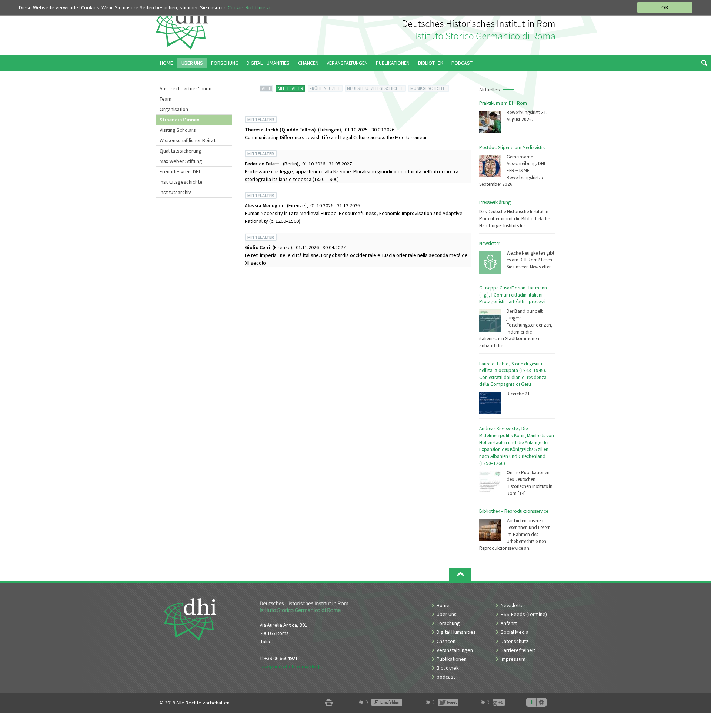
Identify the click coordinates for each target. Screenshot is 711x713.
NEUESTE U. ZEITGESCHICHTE (375, 88)
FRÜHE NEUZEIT (325, 88)
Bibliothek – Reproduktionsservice (513, 511)
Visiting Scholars (178, 130)
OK (664, 7)
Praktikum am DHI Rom (503, 103)
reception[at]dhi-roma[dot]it (291, 666)
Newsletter (489, 243)
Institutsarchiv (175, 192)
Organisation (174, 109)
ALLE (266, 88)
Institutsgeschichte (181, 181)
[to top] (460, 574)
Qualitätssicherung (180, 150)
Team (165, 99)
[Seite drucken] (329, 703)
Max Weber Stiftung (181, 161)
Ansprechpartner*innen (185, 88)
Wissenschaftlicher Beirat (188, 140)
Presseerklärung (495, 202)
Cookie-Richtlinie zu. (250, 7)
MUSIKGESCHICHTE (428, 88)
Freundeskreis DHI (180, 171)
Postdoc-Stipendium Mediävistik (512, 147)
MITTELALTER (290, 88)
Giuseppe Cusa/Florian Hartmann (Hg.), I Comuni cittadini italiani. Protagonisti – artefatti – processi (513, 295)
